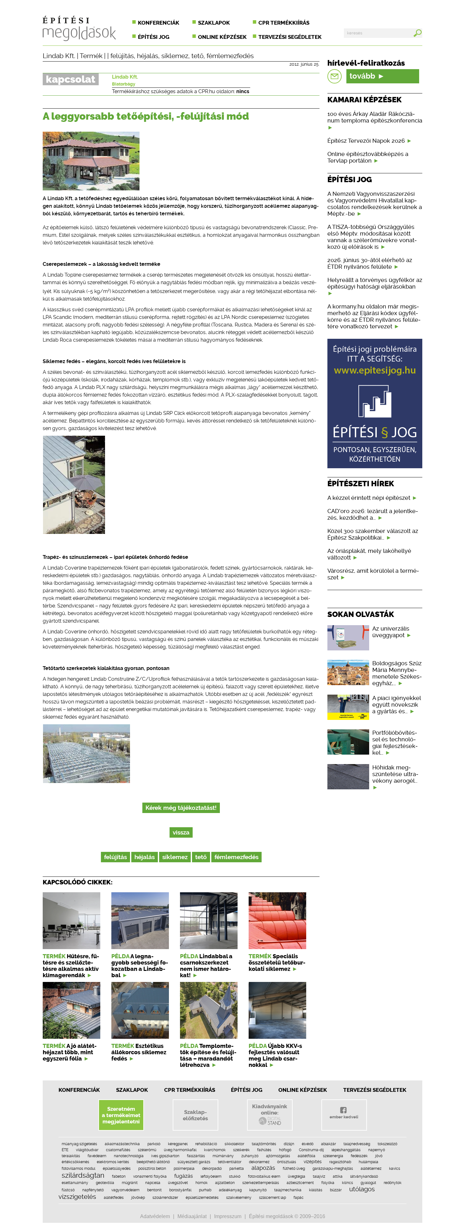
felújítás (122, 56)
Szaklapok (214, 23)
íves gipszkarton (165, 1156)
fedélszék (359, 1156)
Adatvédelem (155, 1216)
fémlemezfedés (230, 56)
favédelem (97, 1156)
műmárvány (223, 1156)
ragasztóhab (340, 1162)
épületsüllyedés (117, 1168)
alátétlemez (371, 1168)
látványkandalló (364, 1176)
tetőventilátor (229, 1162)
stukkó (234, 1176)
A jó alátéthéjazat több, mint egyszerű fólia (69, 1052)
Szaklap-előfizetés (195, 1115)
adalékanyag (230, 1190)
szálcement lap (272, 1197)
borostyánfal (180, 1190)
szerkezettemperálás (260, 1183)
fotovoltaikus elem (264, 1176)
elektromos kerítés (113, 1162)
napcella (152, 1183)
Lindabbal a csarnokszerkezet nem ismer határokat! (206, 965)
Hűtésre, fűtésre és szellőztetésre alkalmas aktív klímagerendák (71, 965)
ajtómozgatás (278, 1156)
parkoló (153, 1144)
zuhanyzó (249, 1156)
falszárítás (196, 1156)
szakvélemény (238, 1197)
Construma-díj (311, 1150)
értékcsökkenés (75, 1162)
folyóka (327, 1183)
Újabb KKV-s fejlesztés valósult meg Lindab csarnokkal (275, 1055)
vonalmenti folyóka (150, 1176)
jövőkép (138, 1197)
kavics (394, 1168)
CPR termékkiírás (283, 23)
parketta (236, 1168)
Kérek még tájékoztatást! (181, 807)
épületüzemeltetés (202, 1197)
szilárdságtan (83, 1175)
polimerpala (184, 1168)
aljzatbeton (225, 1183)
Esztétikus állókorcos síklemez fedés (138, 1052)
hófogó (285, 1150)
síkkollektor (234, 1144)
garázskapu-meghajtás (333, 1168)
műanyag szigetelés (79, 1144)
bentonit (154, 1190)
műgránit (130, 1183)
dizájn (289, 1144)
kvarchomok (215, 1150)
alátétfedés (114, 1197)
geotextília (105, 1183)
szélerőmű (147, 1150)
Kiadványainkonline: (269, 1109)
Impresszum (227, 1216)
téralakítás (71, 1156)
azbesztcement (300, 1183)
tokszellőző (387, 1144)
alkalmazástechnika (122, 1144)
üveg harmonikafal (180, 1150)
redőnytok (392, 1183)
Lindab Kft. (59, 56)
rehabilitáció (206, 1144)
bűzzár (336, 1190)
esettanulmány (75, 1183)
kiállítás (315, 1190)
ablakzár (328, 1144)
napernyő (376, 1150)
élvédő (307, 1144)
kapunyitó (258, 1190)
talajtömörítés (264, 1144)
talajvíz (319, 1176)
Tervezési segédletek (290, 37)
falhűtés (264, 1150)
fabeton (119, 1176)
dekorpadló (212, 1168)
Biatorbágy (123, 84)
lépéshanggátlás (346, 1150)
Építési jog (153, 37)
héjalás (147, 56)
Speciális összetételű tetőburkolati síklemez (277, 962)
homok (201, 1183)
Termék (91, 56)
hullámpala (368, 1162)
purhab (205, 1190)
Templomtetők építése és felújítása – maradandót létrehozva (208, 1055)
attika (338, 1176)
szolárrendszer (165, 1197)
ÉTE (65, 1150)
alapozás (263, 1167)
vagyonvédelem (125, 1190)
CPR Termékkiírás (189, 1090)
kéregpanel (178, 1144)
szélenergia (333, 1156)
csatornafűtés (118, 1150)
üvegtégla (296, 1176)
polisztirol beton (152, 1168)
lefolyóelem (211, 1176)
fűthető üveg (294, 1168)
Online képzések (222, 37)
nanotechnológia (129, 1156)
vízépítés (313, 1161)
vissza (181, 832)
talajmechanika (287, 1190)
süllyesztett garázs (193, 1162)
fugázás (183, 1176)
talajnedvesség (357, 1144)
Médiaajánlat (192, 1216)
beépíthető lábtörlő (153, 1162)
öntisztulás (286, 1162)
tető (197, 56)
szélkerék (241, 1150)
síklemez (174, 56)
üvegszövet (178, 1183)
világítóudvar (87, 1150)
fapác (299, 1197)
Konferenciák (158, 23)
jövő (378, 1156)
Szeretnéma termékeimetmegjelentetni (121, 1115)
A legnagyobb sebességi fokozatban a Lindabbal (139, 965)
